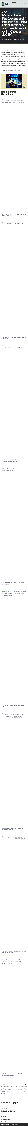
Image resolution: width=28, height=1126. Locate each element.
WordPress (15, 1124)
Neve (2, 1124)
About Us (3, 1116)
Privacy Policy (4, 1122)
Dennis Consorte (8, 39)
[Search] (25, 3)
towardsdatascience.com (13, 70)
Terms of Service (5, 1119)
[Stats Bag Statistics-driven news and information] (5, 3)
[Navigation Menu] (14, 3)
